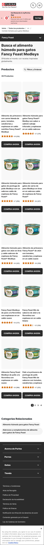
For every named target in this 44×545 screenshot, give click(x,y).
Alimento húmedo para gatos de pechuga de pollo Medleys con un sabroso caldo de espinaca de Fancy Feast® (11, 190)
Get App (38, 18)
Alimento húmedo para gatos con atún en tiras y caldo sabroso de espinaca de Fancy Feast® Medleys (11, 253)
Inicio (4, 28)
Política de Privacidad (11, 495)
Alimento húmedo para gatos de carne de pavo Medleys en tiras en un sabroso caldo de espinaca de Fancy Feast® (32, 190)
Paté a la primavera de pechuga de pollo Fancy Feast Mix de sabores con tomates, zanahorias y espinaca (32, 377)
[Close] (41, 528)
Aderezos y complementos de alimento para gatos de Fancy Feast (20, 431)
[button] (11, 144)
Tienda (8, 473)
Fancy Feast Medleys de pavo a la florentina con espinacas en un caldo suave (11, 314)
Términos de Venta (9, 504)
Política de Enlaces (9, 508)
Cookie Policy (13, 543)
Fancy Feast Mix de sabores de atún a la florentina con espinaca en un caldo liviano (31, 315)
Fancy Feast (8, 37)
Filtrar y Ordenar (34, 69)
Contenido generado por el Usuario (15, 517)
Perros (8, 457)
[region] (22, 535)
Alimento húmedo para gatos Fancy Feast (21, 424)
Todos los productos (16, 28)
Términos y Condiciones (11, 486)
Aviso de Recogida (9, 490)
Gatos (7, 465)
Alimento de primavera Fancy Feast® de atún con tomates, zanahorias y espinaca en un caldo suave (32, 253)
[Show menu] (39, 5)
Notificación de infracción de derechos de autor (20, 513)
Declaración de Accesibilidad (13, 499)
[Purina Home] (15, 5)
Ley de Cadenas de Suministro (14, 522)
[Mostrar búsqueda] (33, 5)
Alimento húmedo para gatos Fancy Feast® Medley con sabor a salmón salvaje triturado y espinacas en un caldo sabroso (32, 122)
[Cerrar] (1, 18)
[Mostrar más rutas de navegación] (28, 28)
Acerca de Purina (13, 449)
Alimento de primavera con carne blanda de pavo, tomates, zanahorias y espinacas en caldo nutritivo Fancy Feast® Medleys (11, 124)
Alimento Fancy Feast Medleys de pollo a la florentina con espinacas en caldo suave (10, 377)
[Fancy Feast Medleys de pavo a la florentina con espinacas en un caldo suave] (11, 291)
